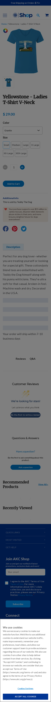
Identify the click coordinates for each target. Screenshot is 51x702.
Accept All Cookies (25, 696)
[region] (25, 660)
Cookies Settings (25, 688)
